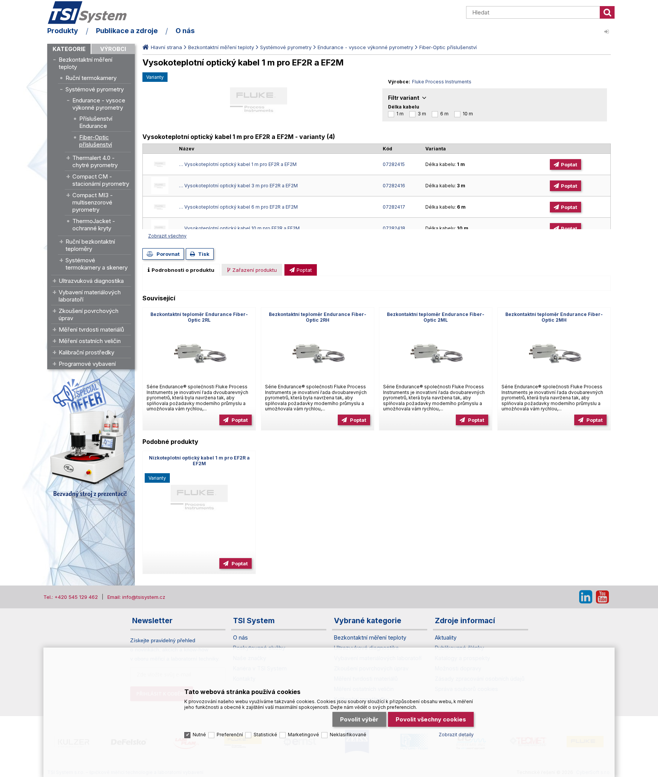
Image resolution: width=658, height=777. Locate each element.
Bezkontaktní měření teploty (85, 63)
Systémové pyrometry (94, 89)
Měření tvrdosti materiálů (91, 329)
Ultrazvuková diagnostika (91, 280)
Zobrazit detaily (456, 734)
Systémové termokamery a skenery (96, 264)
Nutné (199, 734)
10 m (468, 113)
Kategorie (69, 49)
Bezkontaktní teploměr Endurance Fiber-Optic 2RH (317, 317)
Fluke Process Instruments (441, 82)
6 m (444, 113)
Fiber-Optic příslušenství (95, 141)
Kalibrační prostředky (86, 352)
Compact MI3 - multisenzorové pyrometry (92, 202)
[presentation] (181, 270)
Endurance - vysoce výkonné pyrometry (98, 104)
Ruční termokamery (91, 77)
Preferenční (230, 734)
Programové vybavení (87, 363)
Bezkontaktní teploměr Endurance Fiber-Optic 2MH (554, 317)
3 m (422, 113)
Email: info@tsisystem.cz (136, 597)
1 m (400, 113)
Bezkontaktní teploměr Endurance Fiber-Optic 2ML (435, 317)
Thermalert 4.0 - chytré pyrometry (95, 161)
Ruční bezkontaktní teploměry (90, 245)
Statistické (265, 734)
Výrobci (113, 49)
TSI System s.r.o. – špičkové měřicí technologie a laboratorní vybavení (91, 12)
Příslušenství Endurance (95, 122)
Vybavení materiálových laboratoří (90, 296)
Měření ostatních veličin (90, 341)
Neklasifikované (348, 734)
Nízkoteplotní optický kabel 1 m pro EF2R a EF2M (199, 460)
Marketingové (303, 734)
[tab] (181, 270)
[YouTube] (602, 597)
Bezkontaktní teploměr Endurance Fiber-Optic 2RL (199, 317)
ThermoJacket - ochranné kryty (93, 224)
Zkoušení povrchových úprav (88, 314)
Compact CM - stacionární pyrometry (100, 180)
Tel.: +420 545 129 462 (70, 597)
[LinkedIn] (585, 597)
